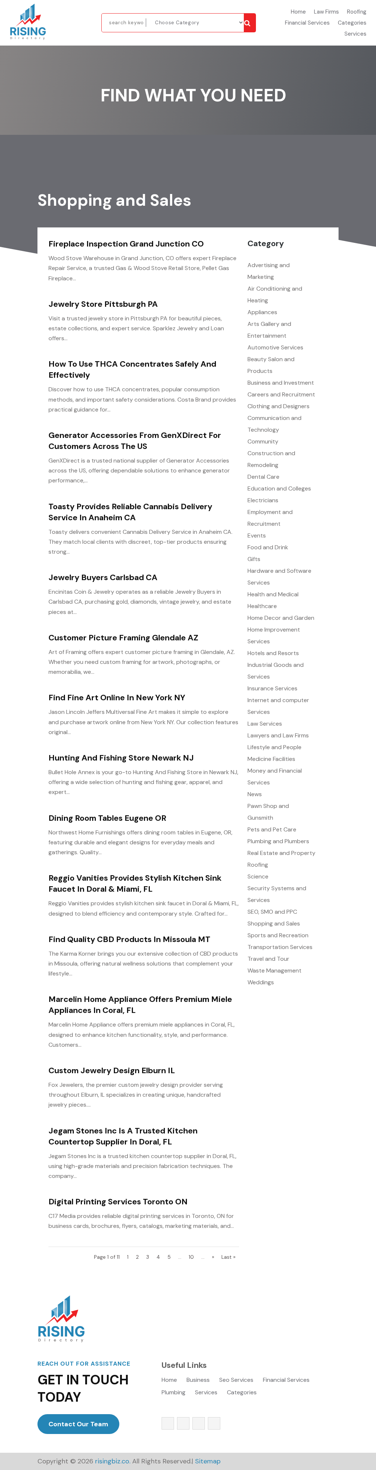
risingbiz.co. (112, 1461)
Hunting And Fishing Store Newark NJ (121, 757)
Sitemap (208, 1461)
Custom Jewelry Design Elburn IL (111, 1070)
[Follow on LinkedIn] (214, 1423)
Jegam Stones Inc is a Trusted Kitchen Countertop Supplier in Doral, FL (123, 1136)
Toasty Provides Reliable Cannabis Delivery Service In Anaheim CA (130, 512)
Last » (228, 1257)
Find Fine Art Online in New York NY (116, 697)
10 (191, 1257)
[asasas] (250, 23)
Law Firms (326, 12)
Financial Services (307, 23)
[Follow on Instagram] (198, 1423)
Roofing (356, 12)
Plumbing (173, 1393)
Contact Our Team (78, 1424)
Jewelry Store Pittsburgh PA (103, 304)
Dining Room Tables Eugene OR (107, 818)
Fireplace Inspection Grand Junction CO (126, 243)
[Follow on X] (183, 1423)
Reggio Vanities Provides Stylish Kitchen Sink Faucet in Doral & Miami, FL (134, 883)
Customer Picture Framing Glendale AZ (123, 637)
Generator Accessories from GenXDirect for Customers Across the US (134, 441)
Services (355, 34)
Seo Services (236, 1380)
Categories (352, 23)
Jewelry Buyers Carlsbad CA (103, 577)
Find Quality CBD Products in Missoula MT (129, 939)
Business (198, 1380)
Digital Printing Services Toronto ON (118, 1201)
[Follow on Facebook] (168, 1423)
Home (298, 12)
